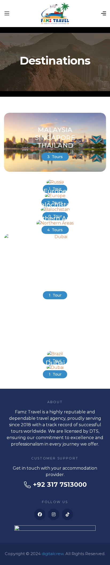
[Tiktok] (67, 514)
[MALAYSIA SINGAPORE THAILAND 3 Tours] (55, 170)
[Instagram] (53, 514)
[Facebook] (40, 514)
